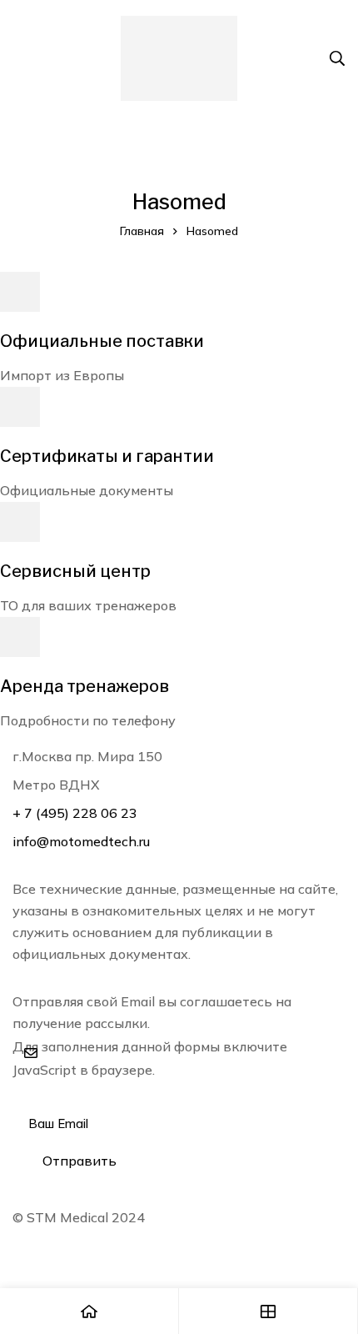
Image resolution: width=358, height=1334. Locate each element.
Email (34, 1093)
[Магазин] (268, 1311)
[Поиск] (337, 58)
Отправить (79, 1160)
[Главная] (89, 1311)
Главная (142, 230)
